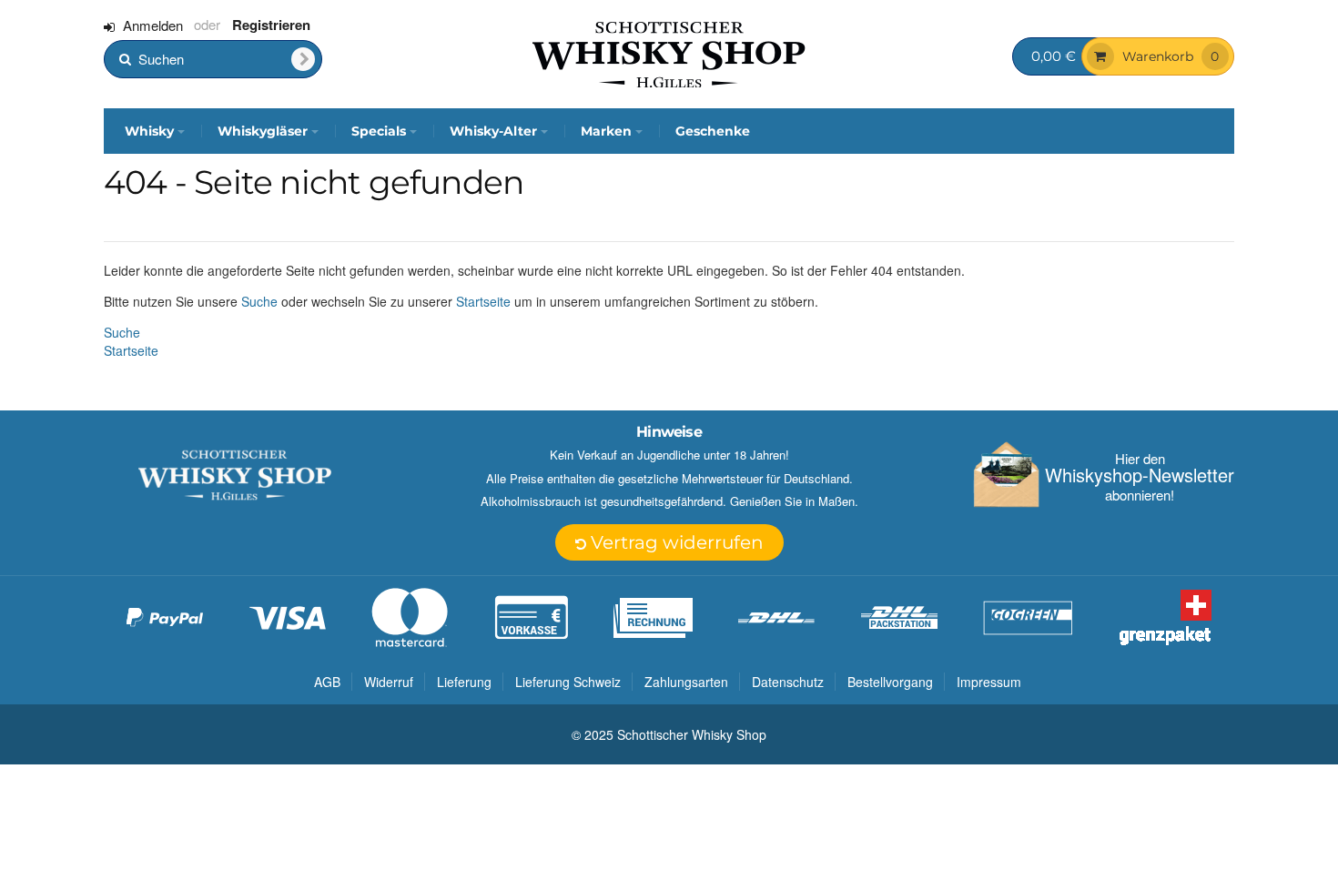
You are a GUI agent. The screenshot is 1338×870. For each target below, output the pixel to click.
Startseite (483, 301)
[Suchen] (303, 59)
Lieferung (464, 682)
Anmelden (153, 25)
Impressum (989, 682)
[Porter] (669, 53)
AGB (327, 682)
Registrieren (271, 25)
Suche (259, 301)
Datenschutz (788, 682)
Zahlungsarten (686, 682)
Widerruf (388, 682)
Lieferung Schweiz (568, 682)
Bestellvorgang (890, 682)
